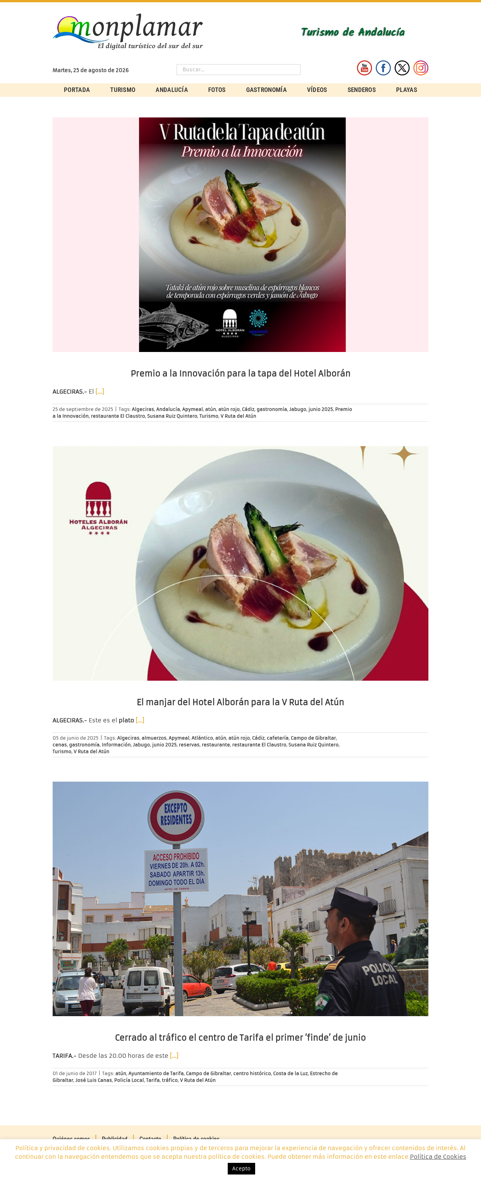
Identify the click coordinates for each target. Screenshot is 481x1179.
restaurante (216, 744)
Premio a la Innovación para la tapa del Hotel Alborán (241, 373)
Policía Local (129, 1080)
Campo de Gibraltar (313, 738)
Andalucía (168, 409)
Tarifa (153, 1080)
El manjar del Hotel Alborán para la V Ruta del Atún (240, 702)
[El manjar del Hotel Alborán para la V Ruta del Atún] (240, 563)
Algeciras (143, 409)
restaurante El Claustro (118, 416)
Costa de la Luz (290, 1073)
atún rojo (229, 409)
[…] (99, 391)
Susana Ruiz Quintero (172, 416)
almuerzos (154, 738)
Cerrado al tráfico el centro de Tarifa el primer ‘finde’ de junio (240, 1038)
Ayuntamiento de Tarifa (156, 1073)
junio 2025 (321, 409)
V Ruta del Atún (238, 416)
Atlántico (202, 738)
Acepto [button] (241, 1168)
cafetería (278, 738)
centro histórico (252, 1073)
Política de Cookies (438, 1156)
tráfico (170, 1080)
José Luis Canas (94, 1080)
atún (210, 409)
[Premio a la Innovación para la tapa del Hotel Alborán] (240, 234)
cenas (60, 744)
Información (116, 744)
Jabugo (297, 409)
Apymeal (192, 409)
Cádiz (248, 409)
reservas (189, 744)
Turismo (209, 416)
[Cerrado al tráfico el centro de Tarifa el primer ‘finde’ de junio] (240, 899)
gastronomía (272, 409)
